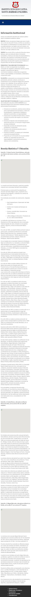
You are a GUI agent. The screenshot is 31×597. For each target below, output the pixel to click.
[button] (3, 22)
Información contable (14, 593)
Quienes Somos (13, 588)
